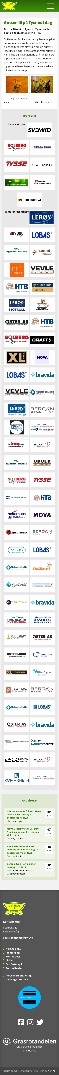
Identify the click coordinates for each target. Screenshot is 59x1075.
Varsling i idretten (17, 979)
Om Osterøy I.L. (15, 964)
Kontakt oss (13, 956)
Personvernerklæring (19, 975)
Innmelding (13, 952)
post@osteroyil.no (22, 937)
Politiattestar (14, 968)
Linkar (9, 960)
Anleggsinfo (13, 949)
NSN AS (52, 1070)
